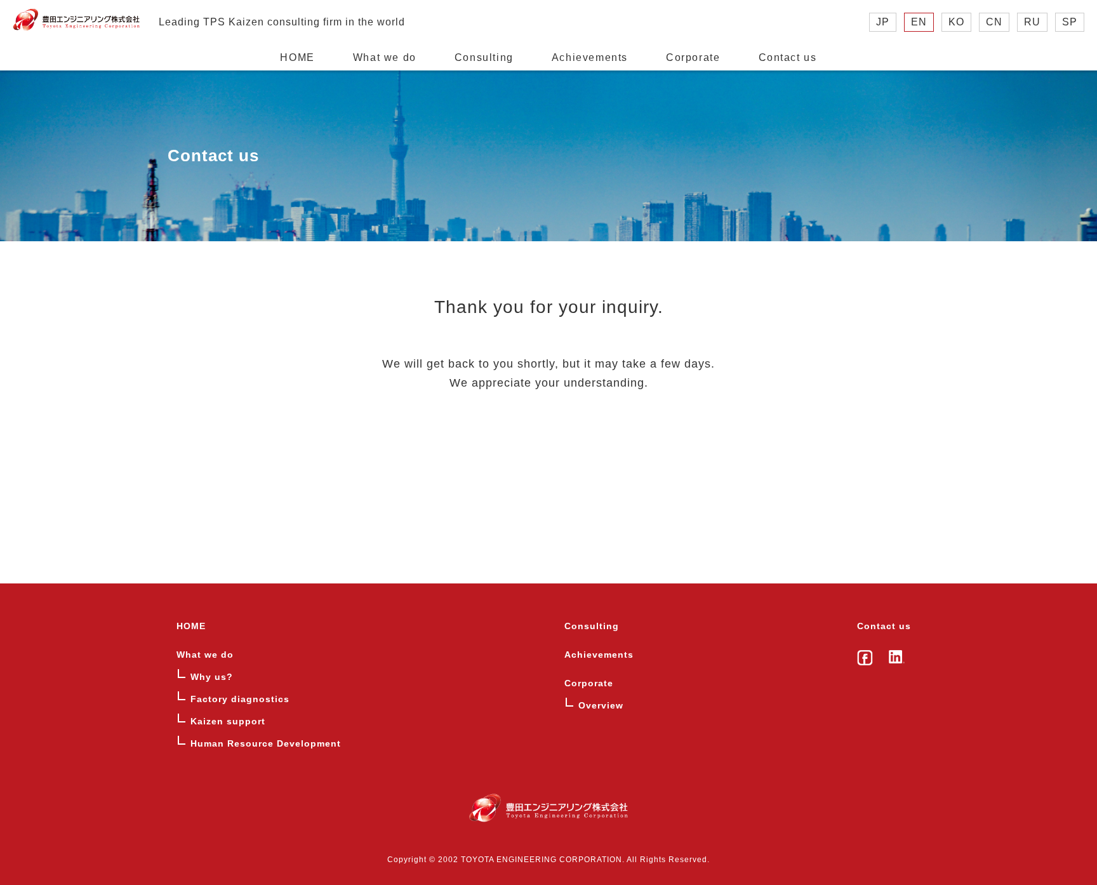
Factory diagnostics (239, 699)
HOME (297, 57)
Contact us (788, 57)
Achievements (590, 57)
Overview (600, 705)
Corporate (693, 57)
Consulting (484, 57)
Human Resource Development (265, 743)
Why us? (211, 677)
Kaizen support (227, 721)
